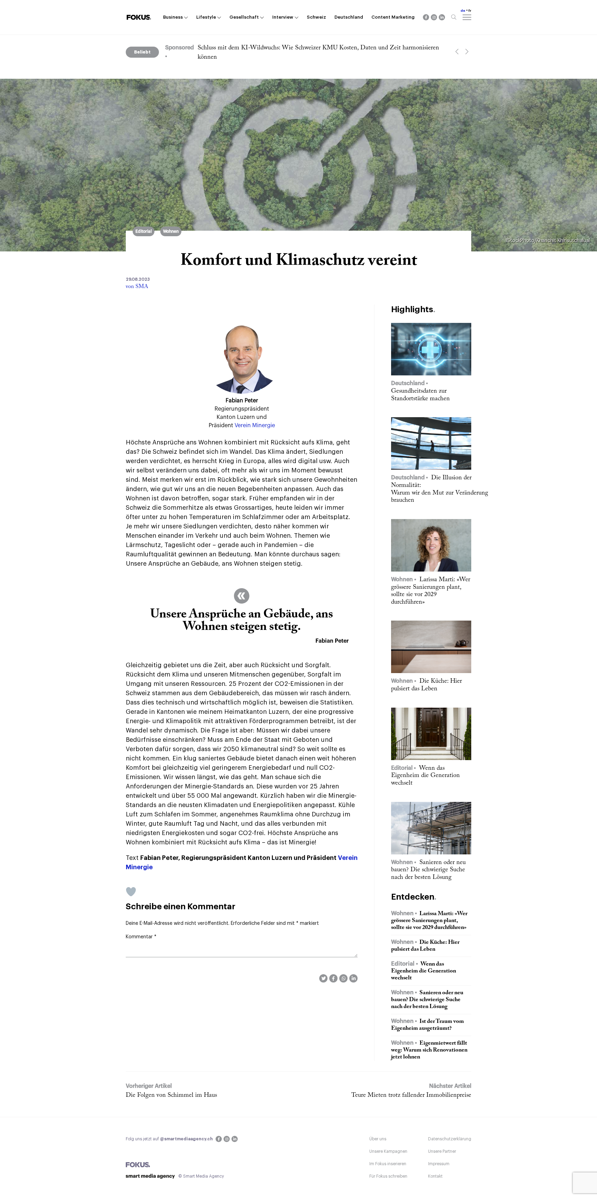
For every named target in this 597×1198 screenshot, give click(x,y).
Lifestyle (206, 17)
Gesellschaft (244, 17)
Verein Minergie (255, 425)
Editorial (143, 231)
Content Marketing (393, 17)
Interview (282, 17)
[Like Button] (131, 891)
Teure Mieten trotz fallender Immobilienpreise (411, 1095)
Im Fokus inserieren (387, 1164)
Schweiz (316, 17)
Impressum (438, 1164)
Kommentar (141, 937)
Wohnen (171, 231)
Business (173, 17)
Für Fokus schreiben (388, 1176)
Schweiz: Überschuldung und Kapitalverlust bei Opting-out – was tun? (288, 48)
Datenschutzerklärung (449, 1139)
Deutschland (348, 17)
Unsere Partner (442, 1151)
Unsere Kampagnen (388, 1151)
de (463, 10)
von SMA (137, 286)
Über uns (377, 1139)
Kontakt (435, 1176)
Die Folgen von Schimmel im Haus (171, 1095)
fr (469, 10)
